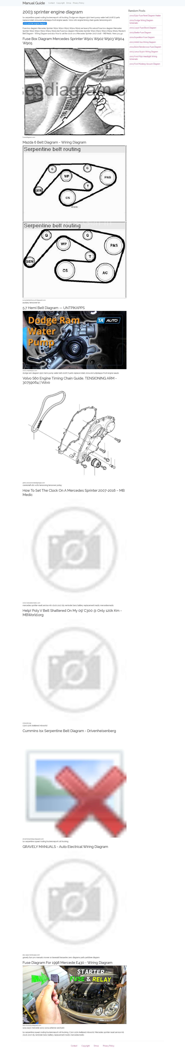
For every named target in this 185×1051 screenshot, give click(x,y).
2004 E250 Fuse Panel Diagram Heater (145, 16)
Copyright (60, 3)
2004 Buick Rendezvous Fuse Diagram (145, 47)
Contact (51, 3)
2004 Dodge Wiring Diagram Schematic (141, 21)
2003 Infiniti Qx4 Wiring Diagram (143, 42)
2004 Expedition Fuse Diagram (142, 37)
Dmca (68, 3)
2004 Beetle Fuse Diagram (140, 33)
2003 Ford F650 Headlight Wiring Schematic (143, 57)
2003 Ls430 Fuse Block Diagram (143, 28)
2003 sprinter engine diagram (35, 23)
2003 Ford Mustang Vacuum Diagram (145, 64)
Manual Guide (34, 3)
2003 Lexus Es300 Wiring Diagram (144, 52)
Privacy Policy (78, 3)
